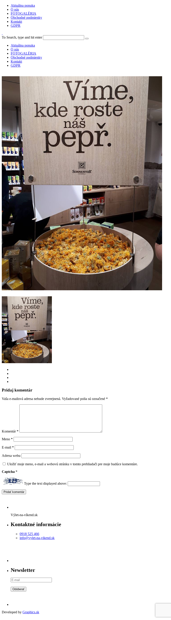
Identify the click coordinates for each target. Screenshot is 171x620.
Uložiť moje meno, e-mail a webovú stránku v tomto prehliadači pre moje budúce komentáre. (72, 464)
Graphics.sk (30, 612)
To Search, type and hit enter (22, 37)
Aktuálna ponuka (23, 5)
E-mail (8, 447)
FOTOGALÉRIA (23, 13)
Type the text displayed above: (45, 483)
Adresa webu (11, 455)
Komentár (10, 431)
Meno (7, 439)
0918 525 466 (29, 534)
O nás (15, 9)
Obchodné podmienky (26, 17)
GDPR (15, 25)
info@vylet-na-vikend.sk (37, 538)
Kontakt (16, 21)
